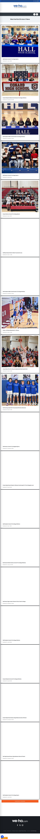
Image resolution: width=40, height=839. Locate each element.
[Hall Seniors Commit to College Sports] (20, 26)
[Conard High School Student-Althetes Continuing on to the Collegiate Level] (20, 452)
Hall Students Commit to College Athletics (11, 524)
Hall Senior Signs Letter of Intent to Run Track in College (14, 601)
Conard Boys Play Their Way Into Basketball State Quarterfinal (15, 369)
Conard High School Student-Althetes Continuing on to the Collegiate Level (18, 485)
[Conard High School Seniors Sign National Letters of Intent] (20, 685)
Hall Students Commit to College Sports (11, 795)
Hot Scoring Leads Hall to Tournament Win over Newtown (14, 407)
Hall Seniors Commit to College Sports (10, 59)
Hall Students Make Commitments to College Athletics (14, 136)
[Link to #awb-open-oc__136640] (37, 14)
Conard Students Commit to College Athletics (12, 679)
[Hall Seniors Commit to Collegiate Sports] (20, 414)
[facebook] (17, 825)
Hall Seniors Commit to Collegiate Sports (11, 446)
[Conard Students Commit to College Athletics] (20, 646)
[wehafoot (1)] (20, 819)
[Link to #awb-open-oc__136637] (34, 14)
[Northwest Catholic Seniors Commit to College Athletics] (20, 530)
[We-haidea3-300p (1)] (20, 5)
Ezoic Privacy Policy (22, 830)
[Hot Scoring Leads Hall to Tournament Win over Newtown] (20, 375)
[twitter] (20, 825)
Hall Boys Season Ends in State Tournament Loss (12, 252)
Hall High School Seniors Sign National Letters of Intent (14, 756)
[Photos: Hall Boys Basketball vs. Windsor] (20, 297)
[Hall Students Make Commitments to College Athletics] (20, 104)
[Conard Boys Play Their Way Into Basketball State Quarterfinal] (20, 336)
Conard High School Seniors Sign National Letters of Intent (15, 717)
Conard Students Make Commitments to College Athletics (14, 97)
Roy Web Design (33, 830)
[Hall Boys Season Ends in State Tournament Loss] (20, 220)
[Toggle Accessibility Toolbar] (2, 836)
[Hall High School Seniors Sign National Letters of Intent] (20, 723)
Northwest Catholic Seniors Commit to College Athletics (14, 562)
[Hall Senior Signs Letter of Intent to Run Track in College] (20, 568)
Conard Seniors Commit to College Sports (11, 214)
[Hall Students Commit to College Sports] (20, 762)
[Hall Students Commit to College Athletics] (20, 491)
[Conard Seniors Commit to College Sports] (20, 181)
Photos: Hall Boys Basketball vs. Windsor (11, 330)
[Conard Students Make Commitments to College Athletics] (20, 65)
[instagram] (37, 1)
